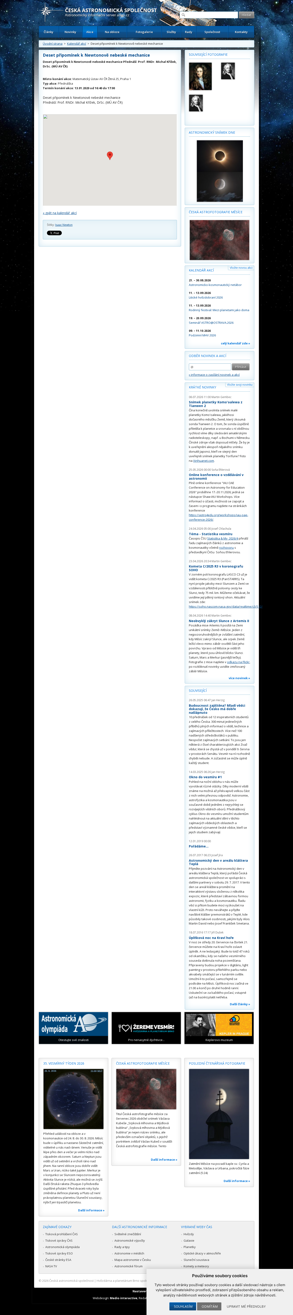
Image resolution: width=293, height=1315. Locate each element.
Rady (188, 32)
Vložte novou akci (241, 268)
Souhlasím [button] (183, 1306)
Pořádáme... (199, 846)
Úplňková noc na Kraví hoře (211, 938)
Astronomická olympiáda (62, 1247)
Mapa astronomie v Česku (132, 1260)
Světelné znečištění (127, 1234)
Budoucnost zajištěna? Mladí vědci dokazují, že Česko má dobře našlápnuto (217, 709)
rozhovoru (226, 547)
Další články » (240, 1004)
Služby (171, 32)
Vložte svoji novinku (239, 385)
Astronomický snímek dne (212, 132)
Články (48, 32)
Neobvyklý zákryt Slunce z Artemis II (219, 621)
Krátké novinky (202, 387)
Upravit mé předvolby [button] (246, 1306)
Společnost (212, 32)
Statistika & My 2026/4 (222, 538)
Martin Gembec (221, 397)
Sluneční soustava (196, 1260)
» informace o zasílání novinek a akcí (214, 375)
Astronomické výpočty (129, 1240)
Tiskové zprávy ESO (59, 1253)
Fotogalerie (144, 32)
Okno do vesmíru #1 (205, 777)
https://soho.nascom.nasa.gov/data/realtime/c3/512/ (226, 606)
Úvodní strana (52, 44)
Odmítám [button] (210, 1306)
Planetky (190, 1247)
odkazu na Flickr (238, 662)
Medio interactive (123, 1298)
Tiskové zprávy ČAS (59, 1240)
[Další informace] (73, 1099)
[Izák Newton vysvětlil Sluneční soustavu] (235, 71)
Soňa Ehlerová (221, 470)
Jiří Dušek (217, 932)
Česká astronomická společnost (71, 1281)
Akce (89, 32)
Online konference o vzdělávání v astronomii (216, 477)
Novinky (70, 32)
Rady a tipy (122, 1247)
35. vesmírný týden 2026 (63, 1063)
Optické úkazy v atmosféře (202, 1253)
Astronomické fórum (128, 1266)
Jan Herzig (218, 700)
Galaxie (189, 1240)
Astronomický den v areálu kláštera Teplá (218, 862)
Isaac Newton (64, 225)
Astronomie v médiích (129, 1253)
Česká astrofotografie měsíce (215, 212)
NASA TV (51, 1266)
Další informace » (91, 1210)
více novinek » (239, 678)
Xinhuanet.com (203, 461)
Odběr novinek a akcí (207, 356)
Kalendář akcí (76, 44)
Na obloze (112, 32)
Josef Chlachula (221, 529)
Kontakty (241, 32)
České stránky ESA (58, 1260)
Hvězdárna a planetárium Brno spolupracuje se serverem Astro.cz (142, 1281)
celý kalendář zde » (235, 343)
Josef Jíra (217, 855)
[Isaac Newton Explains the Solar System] (203, 103)
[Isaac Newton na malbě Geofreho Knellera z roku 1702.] (203, 76)
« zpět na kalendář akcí (60, 213)
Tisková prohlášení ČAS (61, 1234)
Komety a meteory (196, 1266)
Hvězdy (189, 1234)
